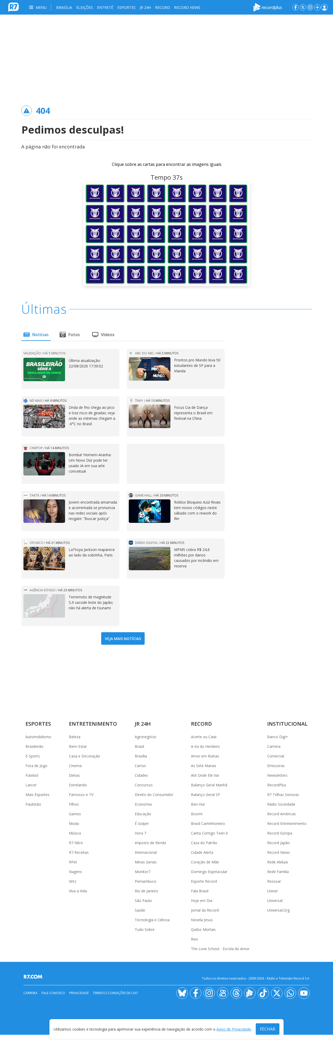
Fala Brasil (199, 890)
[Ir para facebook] (295, 7)
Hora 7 (140, 833)
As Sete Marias (203, 765)
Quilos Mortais (203, 929)
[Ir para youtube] (304, 993)
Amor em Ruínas (205, 756)
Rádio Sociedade (281, 804)
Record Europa (279, 833)
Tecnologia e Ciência (152, 919)
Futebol (31, 775)
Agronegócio (145, 736)
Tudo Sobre (145, 929)
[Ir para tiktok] (263, 993)
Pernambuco (145, 881)
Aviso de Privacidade (233, 1029)
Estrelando (78, 784)
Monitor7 (142, 871)
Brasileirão (34, 746)
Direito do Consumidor (154, 794)
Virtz (72, 881)
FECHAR (267, 1029)
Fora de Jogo (36, 765)
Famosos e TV (81, 794)
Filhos (74, 804)
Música (75, 833)
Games (75, 813)
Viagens (75, 871)
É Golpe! (142, 823)
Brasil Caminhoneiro (208, 823)
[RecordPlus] (267, 7)
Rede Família (278, 871)
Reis (194, 939)
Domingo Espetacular (209, 871)
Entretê (105, 7)
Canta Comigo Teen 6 (209, 833)
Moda (74, 823)
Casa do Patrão (204, 842)
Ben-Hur (198, 804)
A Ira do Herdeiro (205, 746)
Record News (187, 7)
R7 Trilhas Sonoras (283, 794)
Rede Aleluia (277, 862)
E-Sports (32, 756)
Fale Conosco (53, 993)
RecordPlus (276, 784)
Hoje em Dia (201, 900)
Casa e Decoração (84, 756)
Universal (275, 900)
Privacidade (79, 993)
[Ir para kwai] (222, 993)
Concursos (144, 784)
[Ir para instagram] (310, 7)
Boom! (196, 813)
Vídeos (107, 334)
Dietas (74, 775)
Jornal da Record (205, 910)
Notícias (40, 334)
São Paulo (143, 900)
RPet (73, 862)
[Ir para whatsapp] (290, 993)
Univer (272, 890)
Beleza (74, 736)
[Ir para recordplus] (249, 993)
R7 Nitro (76, 842)
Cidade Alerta (202, 852)
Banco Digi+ (277, 736)
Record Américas (281, 813)
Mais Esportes (37, 794)
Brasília (64, 7)
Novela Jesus (202, 919)
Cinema (75, 765)
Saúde (140, 910)
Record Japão (278, 842)
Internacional (146, 852)
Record (162, 7)
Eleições (84, 7)
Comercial (275, 756)
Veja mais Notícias (123, 638)
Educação (143, 813)
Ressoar (274, 881)
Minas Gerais (146, 862)
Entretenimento (93, 723)
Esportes (126, 7)
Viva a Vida (78, 890)
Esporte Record (204, 881)
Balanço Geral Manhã (209, 784)
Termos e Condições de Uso (115, 993)
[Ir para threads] (236, 993)
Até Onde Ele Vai (205, 775)
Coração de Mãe (205, 862)
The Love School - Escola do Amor (220, 948)
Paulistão (33, 804)
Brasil (139, 746)
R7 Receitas (79, 852)
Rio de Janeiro (146, 890)
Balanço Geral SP (205, 794)
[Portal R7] (13, 7)
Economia (143, 804)
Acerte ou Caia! (203, 736)
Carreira (273, 746)
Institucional (287, 723)
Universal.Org (278, 910)
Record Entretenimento (286, 823)
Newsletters (277, 775)
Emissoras (276, 765)
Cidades (141, 775)
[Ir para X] (303, 7)
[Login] (324, 7)
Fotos (74, 334)
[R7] (34, 977)
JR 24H (145, 7)
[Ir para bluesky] (182, 993)
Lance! (30, 784)
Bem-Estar (78, 746)
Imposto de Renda (150, 842)
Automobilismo (38, 736)
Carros (140, 765)
